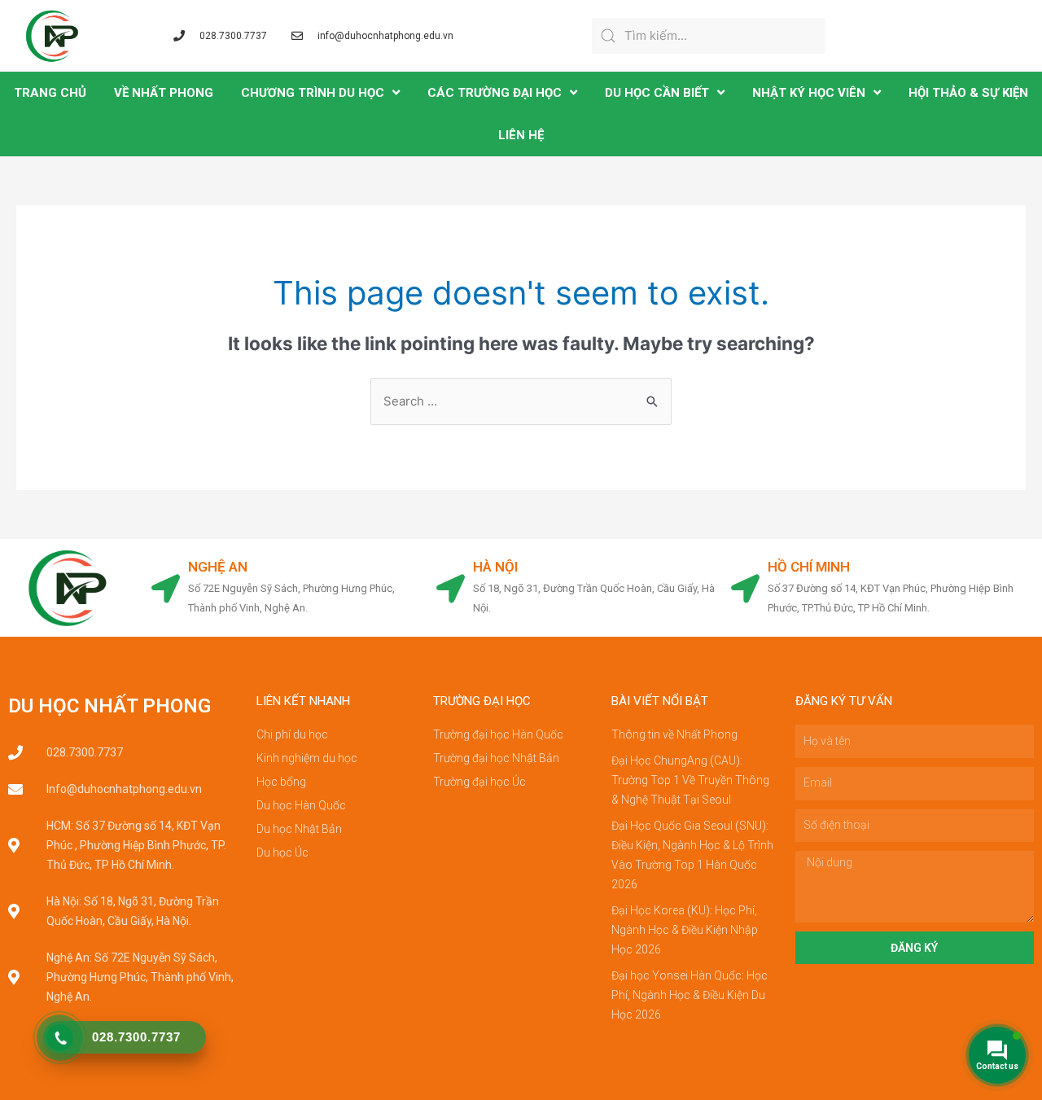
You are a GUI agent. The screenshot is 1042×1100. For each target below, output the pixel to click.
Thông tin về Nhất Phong (674, 734)
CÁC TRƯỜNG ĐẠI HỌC (494, 92)
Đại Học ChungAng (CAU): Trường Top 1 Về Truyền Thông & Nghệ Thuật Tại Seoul (690, 780)
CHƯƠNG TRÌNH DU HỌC (312, 92)
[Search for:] (521, 401)
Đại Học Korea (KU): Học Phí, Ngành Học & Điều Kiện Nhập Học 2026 (684, 930)
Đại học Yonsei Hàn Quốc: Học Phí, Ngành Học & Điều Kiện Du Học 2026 (689, 995)
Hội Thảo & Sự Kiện (968, 92)
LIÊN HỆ (521, 135)
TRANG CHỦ (50, 92)
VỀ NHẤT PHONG (163, 92)
